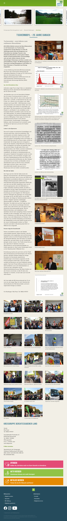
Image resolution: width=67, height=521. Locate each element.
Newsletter (37, 498)
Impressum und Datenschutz (11, 512)
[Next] (63, 18)
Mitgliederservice (38, 501)
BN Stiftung (7, 501)
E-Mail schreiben (8, 446)
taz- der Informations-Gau (11, 85)
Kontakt (36, 496)
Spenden (6, 498)
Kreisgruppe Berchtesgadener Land (13, 30)
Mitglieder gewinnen (9, 503)
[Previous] (4, 18)
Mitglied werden (8, 496)
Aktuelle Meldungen (29, 30)
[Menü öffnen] (4, 3)
